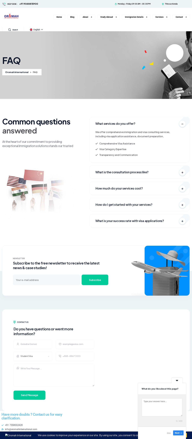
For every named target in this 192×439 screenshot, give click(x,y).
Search (15, 30)
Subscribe (95, 279)
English (36, 29)
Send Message (29, 395)
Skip (169, 433)
